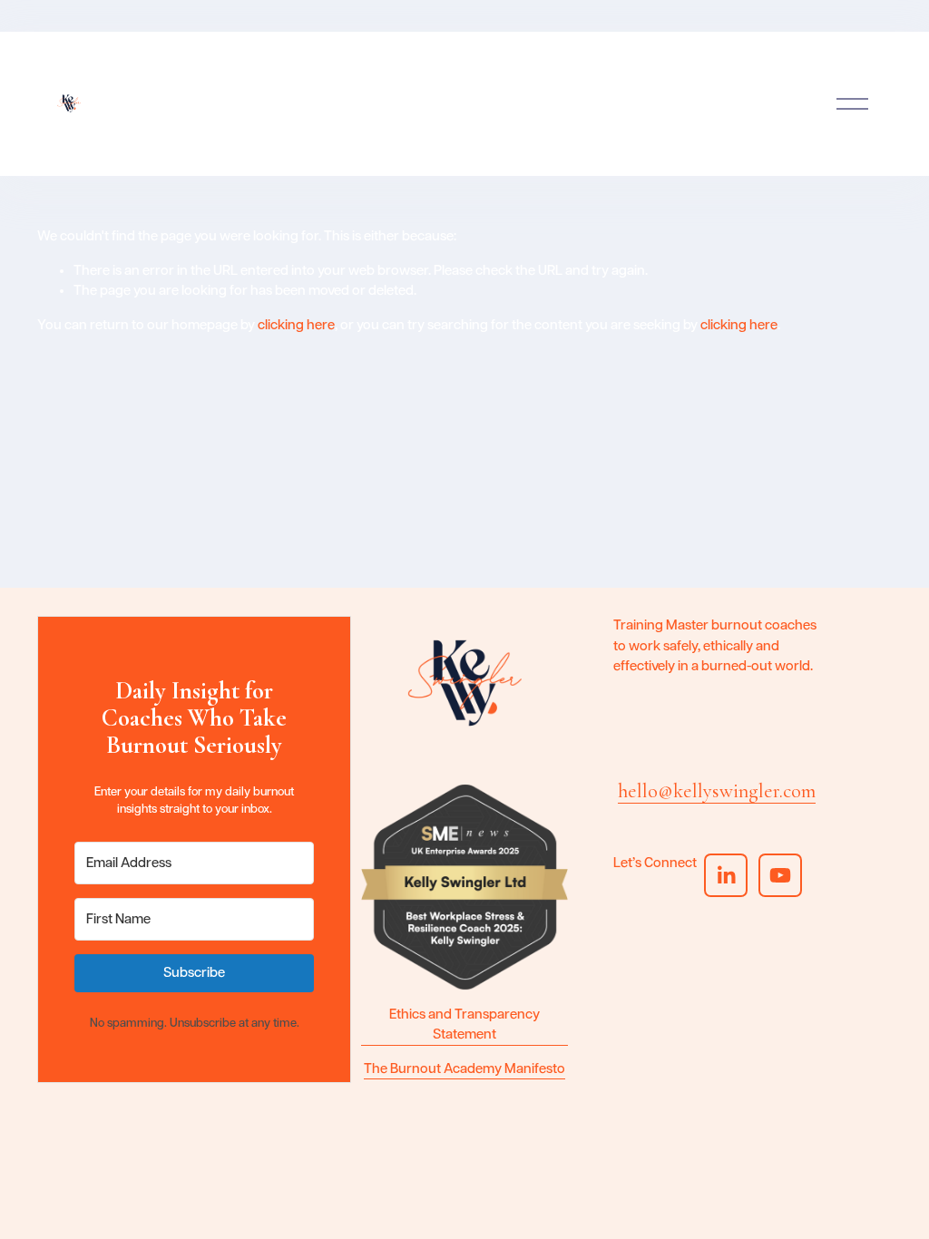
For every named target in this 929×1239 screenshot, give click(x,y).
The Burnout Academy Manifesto (464, 1069)
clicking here (296, 325)
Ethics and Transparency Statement (464, 1025)
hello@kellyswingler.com (717, 791)
